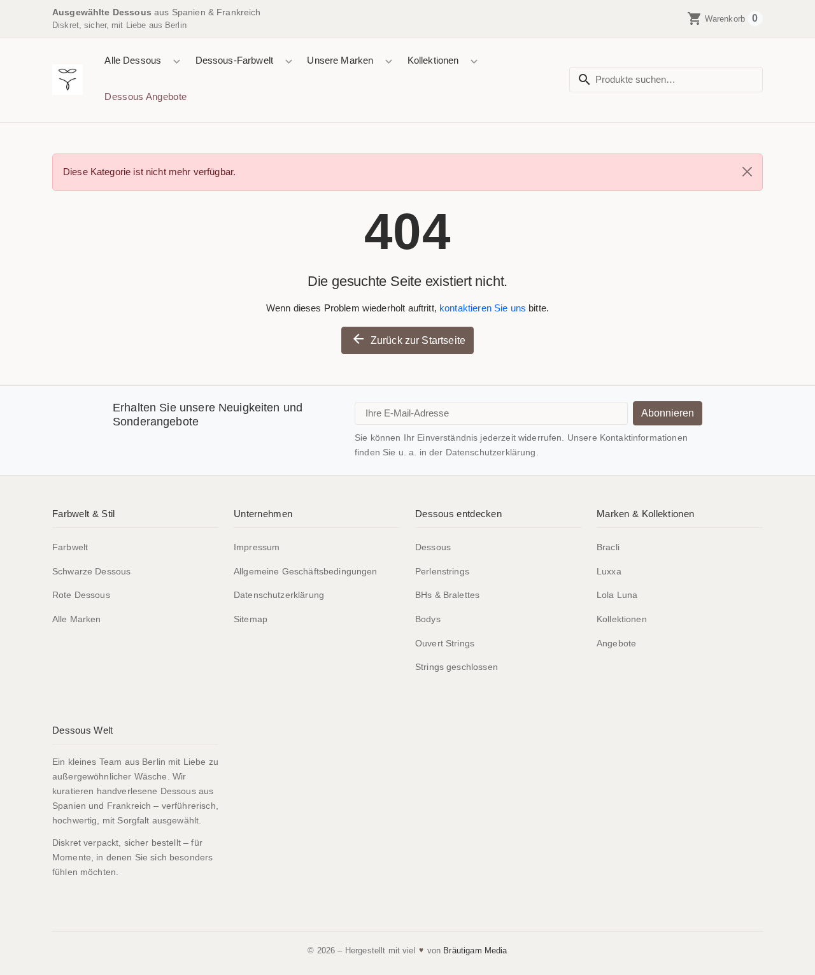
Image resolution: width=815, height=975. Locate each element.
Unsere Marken (340, 60)
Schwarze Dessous (91, 571)
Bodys (428, 619)
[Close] (747, 171)
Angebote (616, 643)
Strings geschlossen (456, 667)
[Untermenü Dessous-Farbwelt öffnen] (288, 62)
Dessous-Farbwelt (234, 60)
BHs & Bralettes (447, 595)
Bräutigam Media (475, 950)
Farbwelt (70, 547)
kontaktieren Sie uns (482, 307)
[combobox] (666, 80)
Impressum (257, 547)
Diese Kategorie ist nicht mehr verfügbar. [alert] (149, 171)
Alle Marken (76, 619)
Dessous (433, 547)
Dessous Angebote (145, 96)
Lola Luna (617, 595)
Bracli (608, 547)
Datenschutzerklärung (279, 595)
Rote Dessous (81, 595)
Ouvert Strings (444, 643)
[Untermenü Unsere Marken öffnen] (388, 62)
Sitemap (250, 619)
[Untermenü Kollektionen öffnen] (474, 62)
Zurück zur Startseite (408, 338)
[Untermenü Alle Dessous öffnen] (176, 62)
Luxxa (609, 571)
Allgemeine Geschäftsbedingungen (306, 571)
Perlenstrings (442, 571)
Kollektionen (433, 60)
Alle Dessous (132, 60)
